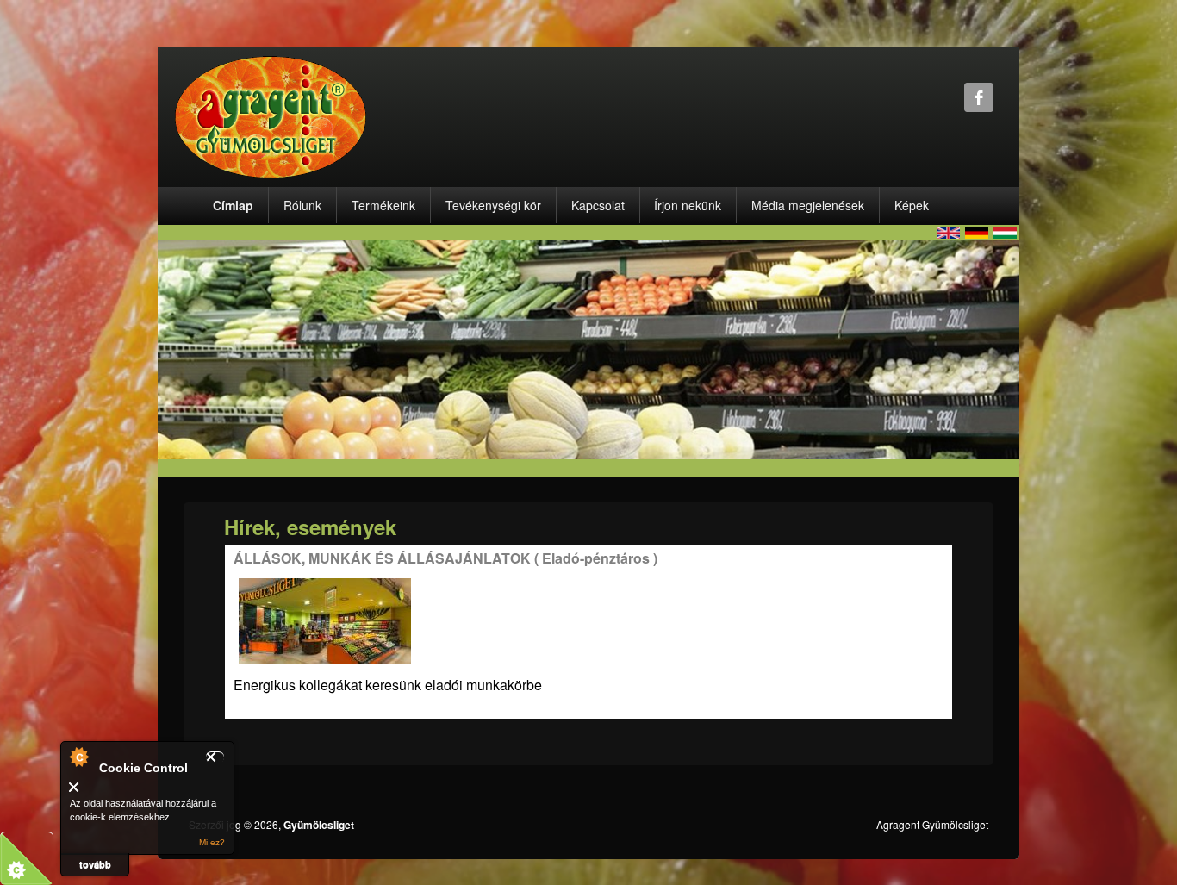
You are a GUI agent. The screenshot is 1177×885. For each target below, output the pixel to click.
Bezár (215, 757)
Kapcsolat (598, 205)
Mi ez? (212, 842)
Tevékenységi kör (493, 205)
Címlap (233, 205)
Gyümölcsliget (318, 824)
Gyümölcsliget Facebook (978, 97)
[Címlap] (270, 115)
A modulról (78, 756)
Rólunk (302, 205)
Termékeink (383, 205)
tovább (95, 863)
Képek (911, 205)
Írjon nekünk (687, 205)
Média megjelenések (807, 205)
